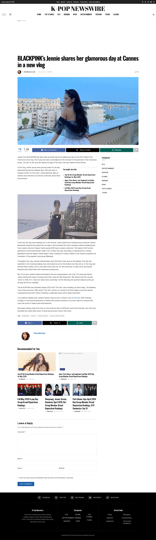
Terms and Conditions (94, 2)
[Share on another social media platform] (136, 150)
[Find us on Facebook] (142, 2)
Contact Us (69, 2)
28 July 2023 (42, 72)
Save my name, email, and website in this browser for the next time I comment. (46, 478)
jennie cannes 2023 (57, 316)
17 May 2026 (30, 379)
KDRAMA (67, 14)
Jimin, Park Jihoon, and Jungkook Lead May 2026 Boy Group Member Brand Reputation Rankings (79, 182)
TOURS (107, 14)
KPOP (75, 14)
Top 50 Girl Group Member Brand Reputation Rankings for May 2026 (80, 176)
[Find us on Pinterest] (151, 2)
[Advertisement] (78, 38)
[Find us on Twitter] (145, 2)
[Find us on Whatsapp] (153, 2)
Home (58, 2)
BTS (59, 14)
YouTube (77, 298)
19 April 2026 (59, 411)
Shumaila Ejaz (29, 72)
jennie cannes (43, 316)
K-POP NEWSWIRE (78, 8)
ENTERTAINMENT (86, 14)
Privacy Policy (84, 2)
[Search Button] (153, 14)
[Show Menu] (10, 14)
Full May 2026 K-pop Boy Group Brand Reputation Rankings (78, 189)
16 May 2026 (72, 379)
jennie (33, 316)
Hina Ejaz (22, 408)
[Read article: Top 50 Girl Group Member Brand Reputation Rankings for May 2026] (37, 361)
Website (61, 468)
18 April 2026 (86, 411)
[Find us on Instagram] (148, 2)
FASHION (99, 14)
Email (20, 468)
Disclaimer (76, 2)
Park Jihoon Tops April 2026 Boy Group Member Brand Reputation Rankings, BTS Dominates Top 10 (84, 403)
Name (20, 459)
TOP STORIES (49, 14)
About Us (63, 2)
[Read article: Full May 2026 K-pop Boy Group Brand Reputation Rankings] (30, 390)
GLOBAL (116, 14)
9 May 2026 (30, 408)
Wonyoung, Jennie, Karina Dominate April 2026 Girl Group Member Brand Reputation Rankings (55, 403)
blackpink (25, 316)
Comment (22, 432)
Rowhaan (22, 379)
